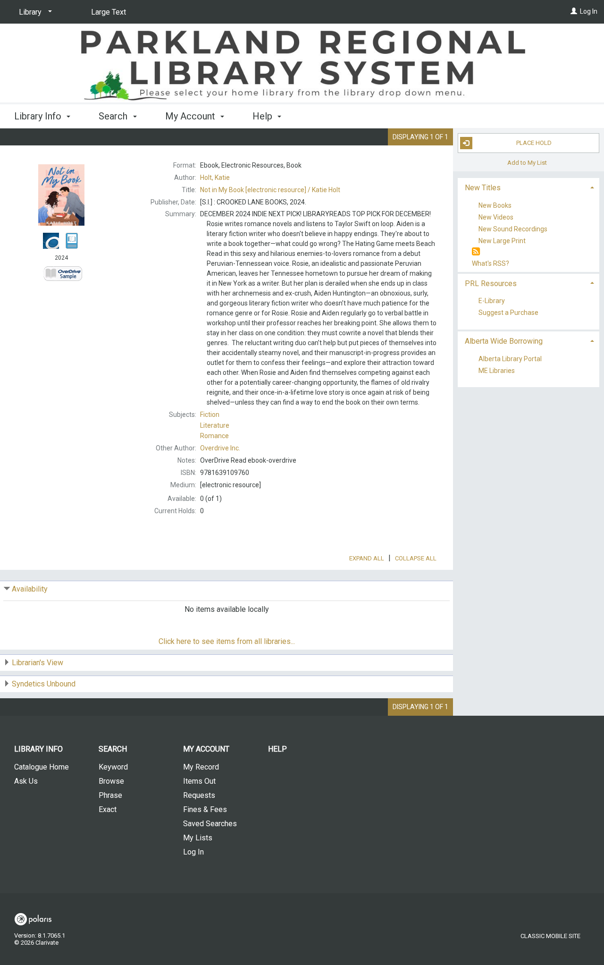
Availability (30, 588)
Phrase (110, 795)
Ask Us (26, 781)
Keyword (113, 766)
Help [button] (263, 116)
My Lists (197, 837)
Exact (108, 809)
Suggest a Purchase (508, 313)
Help (277, 749)
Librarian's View (37, 662)
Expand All (366, 558)
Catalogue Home (41, 766)
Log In (588, 11)
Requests (199, 795)
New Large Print (502, 241)
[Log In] (573, 11)
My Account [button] (191, 116)
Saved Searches (210, 823)
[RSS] (476, 252)
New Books (495, 205)
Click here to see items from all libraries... (227, 641)
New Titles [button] (483, 187)
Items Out (199, 781)
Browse (111, 781)
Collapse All (415, 558)
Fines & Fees (205, 809)
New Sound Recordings (512, 229)
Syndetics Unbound (44, 683)
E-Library (491, 301)
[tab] (528, 186)
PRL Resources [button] (491, 283)
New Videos (495, 217)
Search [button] (114, 116)
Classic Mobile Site (550, 936)
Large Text (108, 12)
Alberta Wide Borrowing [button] (504, 341)
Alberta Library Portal (510, 359)
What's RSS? (490, 263)
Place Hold (534, 142)
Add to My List (527, 162)
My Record (201, 766)
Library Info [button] (39, 116)
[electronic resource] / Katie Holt (270, 190)
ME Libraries (496, 370)
